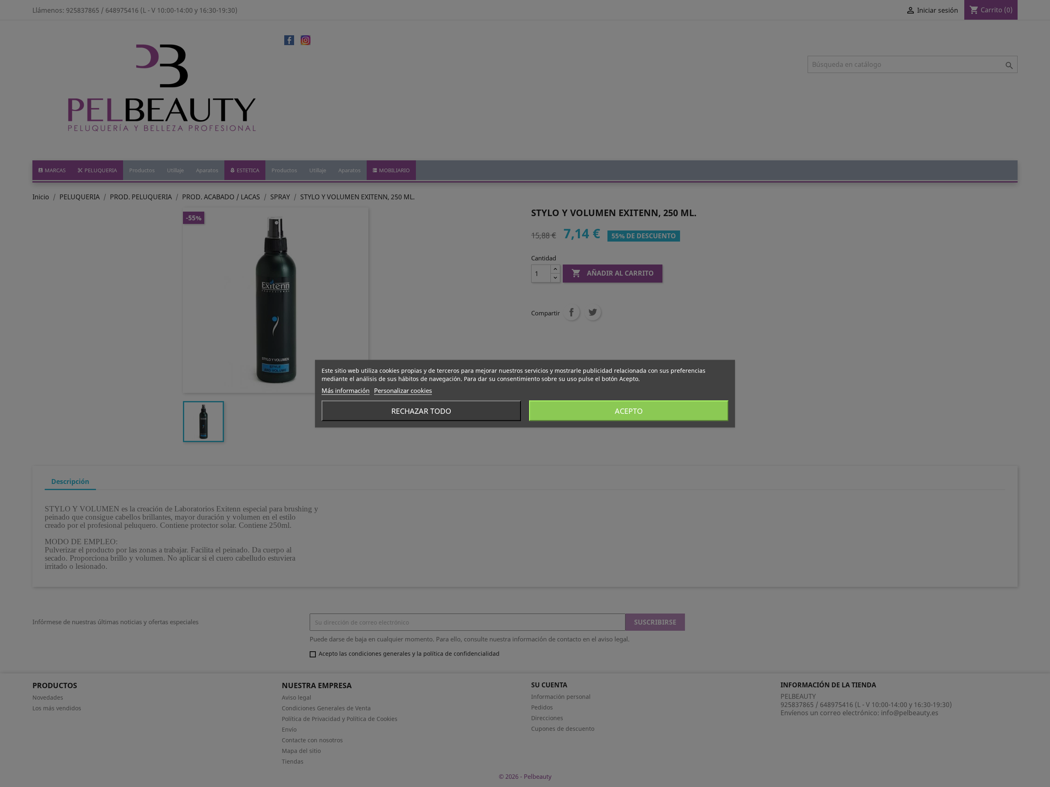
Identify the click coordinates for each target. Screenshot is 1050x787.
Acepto (629, 410)
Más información (346, 390)
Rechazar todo (421, 410)
